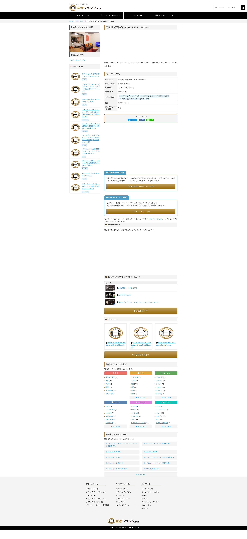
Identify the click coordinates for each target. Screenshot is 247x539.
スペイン (159, 390)
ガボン (108, 406)
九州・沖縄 (109, 394)
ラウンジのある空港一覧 (94, 502)
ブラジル (159, 406)
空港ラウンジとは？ (82, 15)
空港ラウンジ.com (155, 219)
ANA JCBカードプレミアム (127, 288)
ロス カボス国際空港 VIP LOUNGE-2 (90, 175)
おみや (144, 495)
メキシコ (134, 413)
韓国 (132, 387)
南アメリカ (167, 402)
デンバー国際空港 (114, 451)
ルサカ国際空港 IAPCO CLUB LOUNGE (90, 101)
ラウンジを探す (137, 15)
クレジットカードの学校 (150, 492)
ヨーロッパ (167, 373)
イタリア (159, 387)
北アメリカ (142, 402)
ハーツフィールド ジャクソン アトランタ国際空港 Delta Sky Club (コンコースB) (90, 138)
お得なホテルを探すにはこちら (141, 186)
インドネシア (85, 119)
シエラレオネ (110, 410)
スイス (158, 394)
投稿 (142, 120)
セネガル (109, 413)
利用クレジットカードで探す (165, 15)
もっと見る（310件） (141, 355)
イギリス (159, 377)
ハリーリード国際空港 (116, 463)
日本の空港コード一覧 (77, 60)
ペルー (158, 413)
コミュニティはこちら (141, 211)
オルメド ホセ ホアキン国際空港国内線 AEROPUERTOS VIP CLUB (90, 126)
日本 (116, 373)
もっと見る (142, 397)
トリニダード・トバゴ (138, 423)
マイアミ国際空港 (152, 469)
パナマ (133, 419)
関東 (107, 380)
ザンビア (84, 105)
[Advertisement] (140, 45)
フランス (159, 380)
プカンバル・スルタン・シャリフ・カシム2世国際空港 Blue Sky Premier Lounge (90, 113)
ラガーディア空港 (114, 457)
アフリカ (117, 402)
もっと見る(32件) (141, 311)
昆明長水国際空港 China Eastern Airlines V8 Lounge (116, 344)
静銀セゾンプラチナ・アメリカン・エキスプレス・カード (138, 302)
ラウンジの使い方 (122, 489)
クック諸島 (135, 377)
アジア (142, 373)
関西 (107, 387)
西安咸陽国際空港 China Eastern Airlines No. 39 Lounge (141, 345)
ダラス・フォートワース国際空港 (157, 463)
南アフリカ (109, 423)
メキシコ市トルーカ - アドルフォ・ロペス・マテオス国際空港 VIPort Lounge (90, 88)
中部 (107, 384)
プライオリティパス (123, 498)
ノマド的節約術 (147, 489)
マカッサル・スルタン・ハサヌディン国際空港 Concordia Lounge (90, 186)
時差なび (145, 508)
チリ (157, 419)
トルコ (83, 156)
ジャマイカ (135, 416)
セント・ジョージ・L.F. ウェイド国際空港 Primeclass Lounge (90, 163)
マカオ (133, 380)
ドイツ (158, 384)
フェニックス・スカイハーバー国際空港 (160, 457)
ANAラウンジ (120, 502)
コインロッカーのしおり (150, 502)
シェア (151, 120)
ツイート (133, 120)
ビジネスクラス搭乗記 (123, 492)
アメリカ (134, 406)
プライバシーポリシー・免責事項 (97, 505)
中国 (132, 384)
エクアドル (84, 131)
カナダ (133, 410)
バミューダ (84, 168)
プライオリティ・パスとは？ (110, 15)
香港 (132, 390)
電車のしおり (146, 505)
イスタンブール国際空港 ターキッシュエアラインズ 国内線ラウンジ (90, 151)
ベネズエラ (160, 416)
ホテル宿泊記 (120, 495)
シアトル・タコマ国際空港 (117, 469)
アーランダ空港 (151, 451)
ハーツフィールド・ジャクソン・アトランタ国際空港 (121, 445)
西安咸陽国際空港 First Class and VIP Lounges (166, 344)
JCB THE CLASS (124, 295)
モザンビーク (110, 419)
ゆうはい (145, 498)
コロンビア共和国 (162, 423)
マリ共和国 (109, 416)
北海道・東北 (110, 377)
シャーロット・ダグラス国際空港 (157, 443)
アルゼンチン (160, 410)
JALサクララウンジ (122, 505)
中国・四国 (109, 390)
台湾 (132, 394)
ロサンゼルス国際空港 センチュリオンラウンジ (90, 75)
